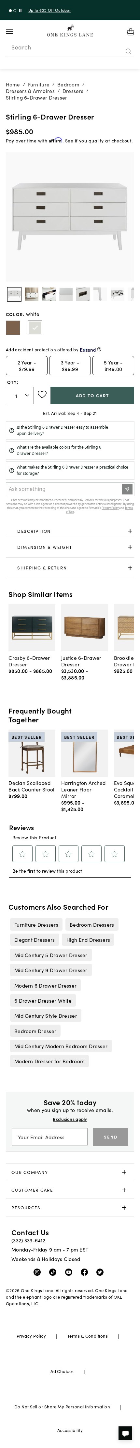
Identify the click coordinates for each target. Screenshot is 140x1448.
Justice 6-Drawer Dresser (81, 661)
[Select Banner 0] (10, 10)
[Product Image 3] (66, 294)
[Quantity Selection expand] (28, 395)
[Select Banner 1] (14, 10)
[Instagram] (39, 1272)
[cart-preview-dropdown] (130, 31)
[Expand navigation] (14, 31)
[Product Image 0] (14, 294)
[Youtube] (70, 1272)
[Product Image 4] (83, 294)
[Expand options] (130, 531)
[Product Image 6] (117, 294)
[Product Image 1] (31, 294)
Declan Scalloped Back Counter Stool (31, 786)
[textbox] (20, 395)
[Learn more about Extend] (99, 349)
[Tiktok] (54, 1272)
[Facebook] (86, 1272)
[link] (70, 531)
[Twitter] (101, 1272)
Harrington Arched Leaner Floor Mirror (83, 789)
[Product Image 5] (100, 294)
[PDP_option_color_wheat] (13, 328)
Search (21, 47)
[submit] (129, 51)
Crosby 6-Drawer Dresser (29, 661)
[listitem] (36, 924)
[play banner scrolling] (20, 10)
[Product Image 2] (49, 294)
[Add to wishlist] (42, 394)
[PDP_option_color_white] (35, 328)
